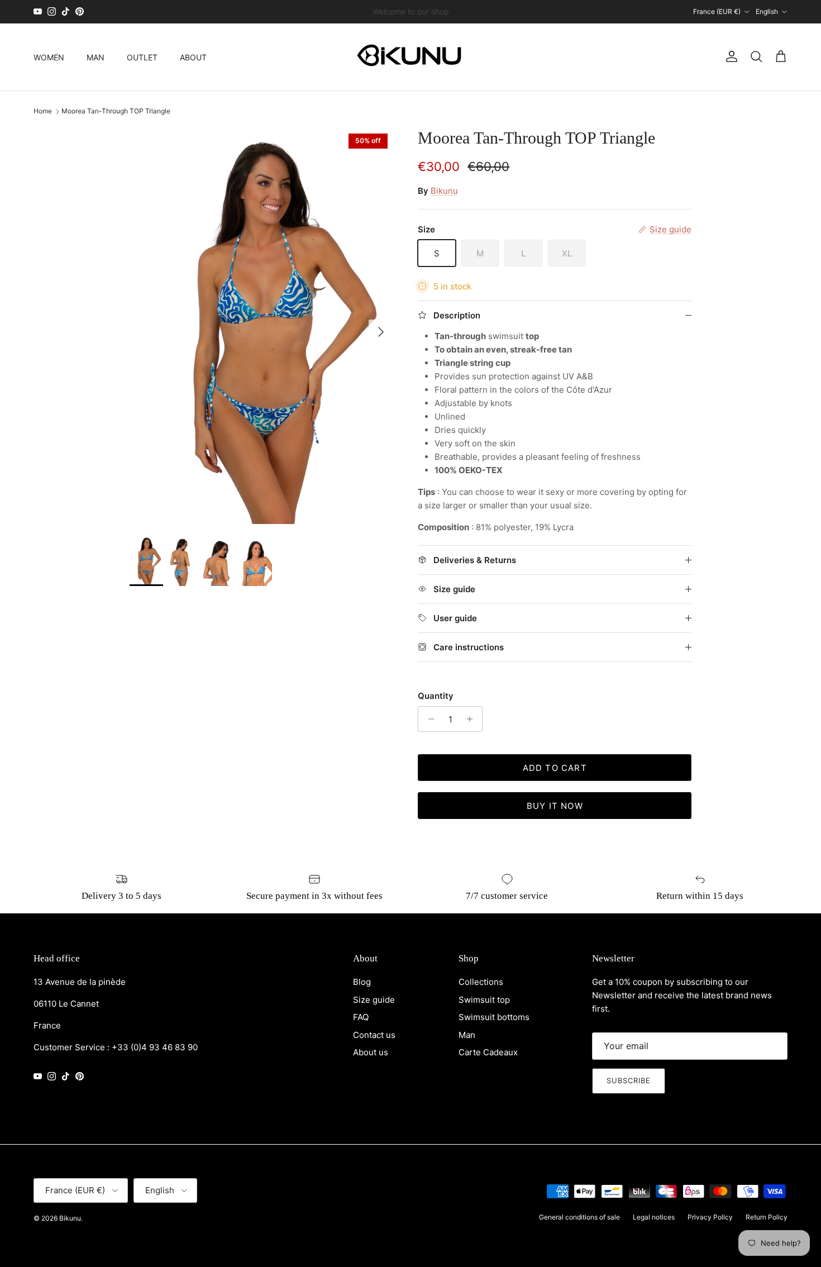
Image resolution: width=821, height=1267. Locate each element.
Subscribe (629, 1080)
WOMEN (49, 56)
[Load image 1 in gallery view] (262, 326)
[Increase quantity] (472, 719)
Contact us (374, 1035)
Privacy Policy (710, 1217)
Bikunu (444, 190)
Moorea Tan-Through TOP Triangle (115, 111)
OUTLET (142, 56)
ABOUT (193, 56)
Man (467, 1035)
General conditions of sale (579, 1217)
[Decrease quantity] (428, 719)
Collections (481, 982)
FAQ (361, 1017)
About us (370, 1052)
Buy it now (555, 806)
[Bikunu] (410, 57)
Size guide (374, 999)
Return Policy (766, 1217)
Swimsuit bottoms (494, 1017)
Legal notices (654, 1217)
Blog (362, 982)
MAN (95, 56)
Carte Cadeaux (488, 1052)
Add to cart (555, 768)
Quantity (436, 695)
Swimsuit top (484, 999)
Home (43, 111)
